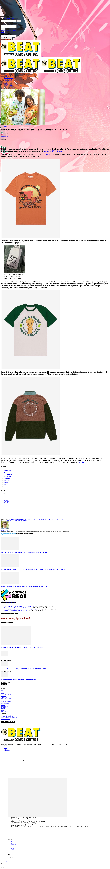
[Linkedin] (22, 143)
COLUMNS (6, 83)
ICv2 (2, 702)
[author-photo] (5, 529)
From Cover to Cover (6, 698)
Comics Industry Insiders (7, 715)
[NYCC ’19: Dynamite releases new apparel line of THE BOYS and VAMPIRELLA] (10, 584)
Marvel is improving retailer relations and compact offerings (18, 679)
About (5, 748)
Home (2, 88)
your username (20, 25)
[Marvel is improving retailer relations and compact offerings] (4, 677)
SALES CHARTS (8, 80)
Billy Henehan (4, 136)
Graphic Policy (4, 699)
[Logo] (21, 73)
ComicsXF (3, 696)
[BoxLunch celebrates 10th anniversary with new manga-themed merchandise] (10, 549)
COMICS (6, 75)
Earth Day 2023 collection (53, 151)
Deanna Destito (4, 650)
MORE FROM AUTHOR (24, 533)
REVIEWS (6, 82)
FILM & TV (6, 76)
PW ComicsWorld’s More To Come (9, 716)
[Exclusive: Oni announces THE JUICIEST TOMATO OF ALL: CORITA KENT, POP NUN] (4, 666)
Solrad (2, 710)
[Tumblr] (40, 143)
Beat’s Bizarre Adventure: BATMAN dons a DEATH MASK (17, 658)
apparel (6, 500)
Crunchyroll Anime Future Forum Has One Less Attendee (18, 607)
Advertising (7, 750)
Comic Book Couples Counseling (9, 717)
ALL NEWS (6, 84)
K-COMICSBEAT (8, 79)
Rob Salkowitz (4, 706)
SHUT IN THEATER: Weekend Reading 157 (16, 520)
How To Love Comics (6, 701)
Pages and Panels (5, 703)
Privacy (2, 32)
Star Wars (49, 154)
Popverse (3, 705)
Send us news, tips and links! (15, 618)
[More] (47, 143)
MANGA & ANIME (8, 78)
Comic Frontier (7, 694)
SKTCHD (3, 709)
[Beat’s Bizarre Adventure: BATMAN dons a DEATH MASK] (4, 655)
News (5, 88)
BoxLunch (6, 501)
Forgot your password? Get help (8, 30)
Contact (6, 749)
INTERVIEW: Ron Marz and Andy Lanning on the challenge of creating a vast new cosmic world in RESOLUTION (35, 519)
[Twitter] (10, 143)
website (81, 462)
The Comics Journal (6, 711)
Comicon (3, 693)
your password (20, 27)
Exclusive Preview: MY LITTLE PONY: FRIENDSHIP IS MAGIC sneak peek (22, 647)
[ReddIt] (28, 143)
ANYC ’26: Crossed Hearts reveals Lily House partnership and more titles (22, 609)
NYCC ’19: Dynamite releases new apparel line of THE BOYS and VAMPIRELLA (24, 586)
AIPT (2, 690)
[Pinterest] (16, 143)
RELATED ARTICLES (8, 533)
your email (19, 36)
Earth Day (6, 502)
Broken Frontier (5, 692)
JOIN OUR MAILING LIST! (10, 18)
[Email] (34, 143)
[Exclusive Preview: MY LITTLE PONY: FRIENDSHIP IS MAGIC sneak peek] (16, 644)
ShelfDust (3, 707)
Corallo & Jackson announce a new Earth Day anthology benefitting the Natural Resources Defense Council (33, 569)
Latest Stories (10, 602)
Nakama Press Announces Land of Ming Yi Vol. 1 (16, 610)
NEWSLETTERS (8, 85)
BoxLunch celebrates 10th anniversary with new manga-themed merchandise (24, 552)
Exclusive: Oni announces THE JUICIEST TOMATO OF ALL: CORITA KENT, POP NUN (25, 669)
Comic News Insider (5, 719)
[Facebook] (3, 143)
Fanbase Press (4, 697)
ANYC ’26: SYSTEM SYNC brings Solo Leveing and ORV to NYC (19, 606)
